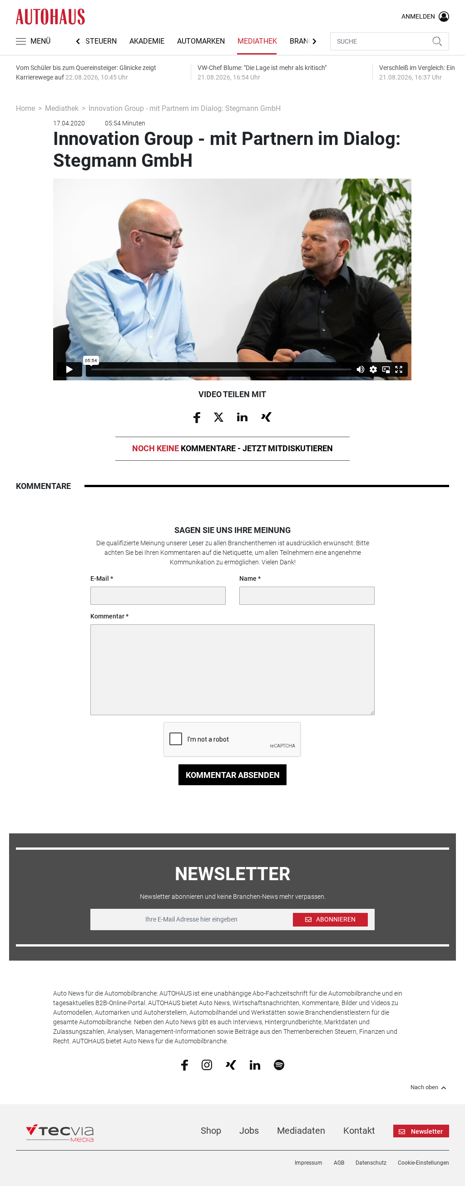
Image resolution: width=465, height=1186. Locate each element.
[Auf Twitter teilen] (218, 416)
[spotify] (279, 1064)
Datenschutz (371, 1163)
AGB (339, 1163)
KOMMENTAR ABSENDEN (233, 775)
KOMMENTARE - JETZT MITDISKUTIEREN (232, 448)
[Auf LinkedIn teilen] (242, 416)
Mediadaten (301, 1130)
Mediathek (257, 41)
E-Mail (99, 578)
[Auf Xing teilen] (266, 416)
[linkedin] (255, 1064)
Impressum (308, 1163)
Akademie (146, 41)
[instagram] (207, 1064)
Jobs (249, 1130)
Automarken (201, 41)
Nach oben (424, 1087)
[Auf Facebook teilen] (196, 416)
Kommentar (107, 616)
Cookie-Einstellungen (423, 1163)
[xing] (231, 1064)
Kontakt (359, 1130)
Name (248, 578)
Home (25, 108)
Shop (211, 1130)
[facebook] (184, 1064)
